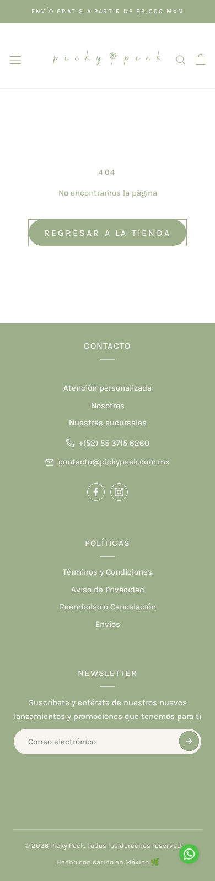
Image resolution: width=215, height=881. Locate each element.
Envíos (107, 624)
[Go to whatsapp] (189, 854)
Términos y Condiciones (107, 572)
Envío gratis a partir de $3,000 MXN (107, 11)
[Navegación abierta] (15, 59)
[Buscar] (181, 59)
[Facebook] (96, 492)
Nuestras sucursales (108, 423)
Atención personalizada (107, 388)
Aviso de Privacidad (107, 589)
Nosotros (108, 405)
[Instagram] (119, 492)
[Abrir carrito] (200, 59)
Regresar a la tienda (107, 233)
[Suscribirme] (189, 741)
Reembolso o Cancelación (108, 607)
